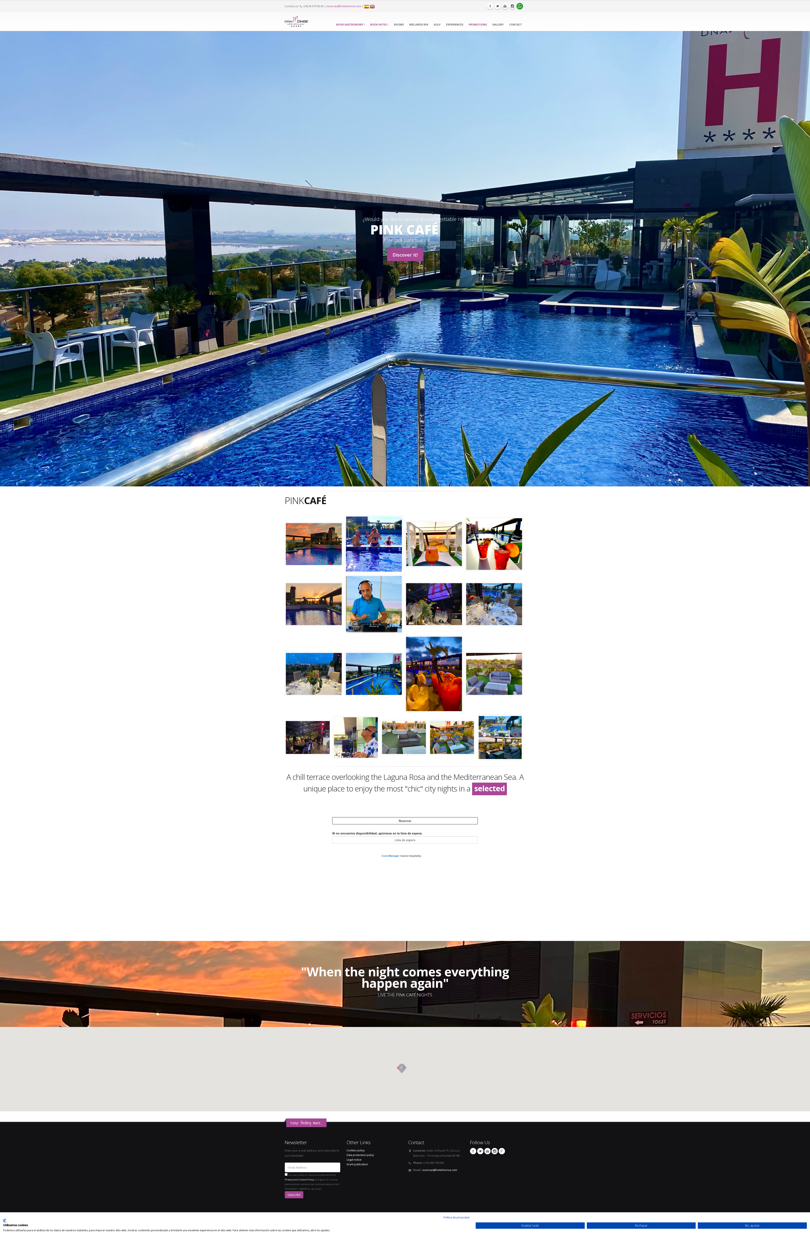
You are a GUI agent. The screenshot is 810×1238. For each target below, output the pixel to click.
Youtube (505, 6)
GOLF (437, 24)
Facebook (490, 6)
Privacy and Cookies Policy (299, 1179)
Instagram (512, 6)
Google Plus (502, 1151)
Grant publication (357, 1164)
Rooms (399, 24)
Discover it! (405, 255)
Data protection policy (360, 1155)
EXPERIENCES (454, 24)
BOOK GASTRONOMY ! (350, 24)
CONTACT (515, 24)
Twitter (497, 6)
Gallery (498, 24)
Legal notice (354, 1159)
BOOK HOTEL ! (379, 24)
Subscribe (294, 1195)
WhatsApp (520, 6)
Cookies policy (355, 1150)
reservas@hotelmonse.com (343, 6)
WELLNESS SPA (418, 24)
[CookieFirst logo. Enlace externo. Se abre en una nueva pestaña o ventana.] (4, 1221)
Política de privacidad (456, 1217)
